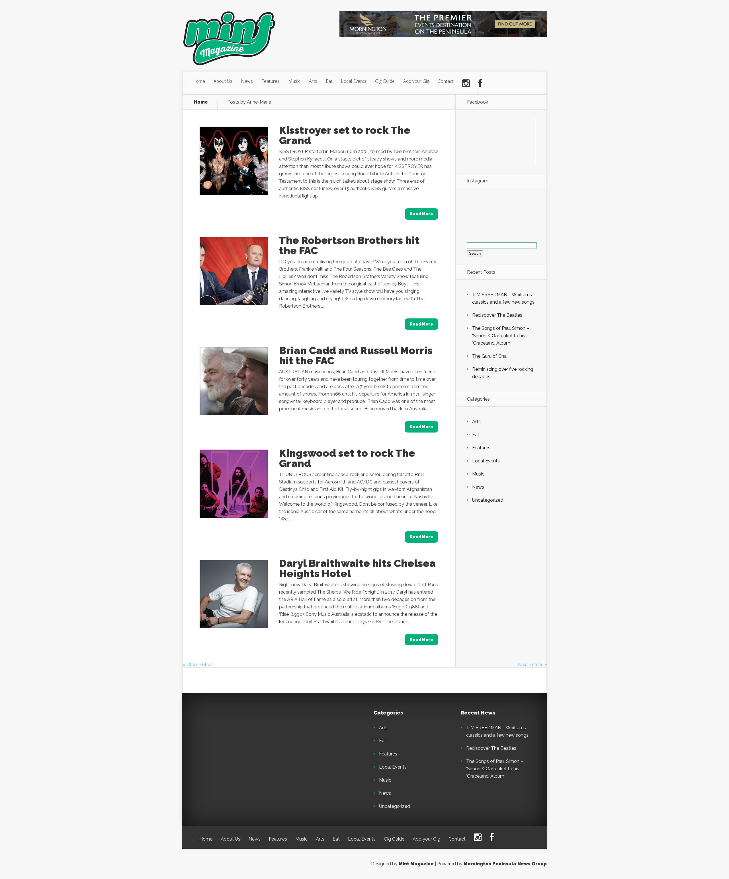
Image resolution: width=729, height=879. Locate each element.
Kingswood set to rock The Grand (347, 458)
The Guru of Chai (489, 356)
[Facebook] (480, 83)
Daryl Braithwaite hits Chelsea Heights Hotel (357, 568)
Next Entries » (532, 664)
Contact (446, 81)
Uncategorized (487, 500)
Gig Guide (385, 81)
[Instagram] (466, 83)
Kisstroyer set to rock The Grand (344, 135)
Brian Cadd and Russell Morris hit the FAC (356, 355)
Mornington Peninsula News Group (505, 863)
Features (270, 81)
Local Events (353, 81)
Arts (313, 81)
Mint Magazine (416, 863)
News (247, 81)
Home (199, 81)
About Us (223, 81)
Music (294, 81)
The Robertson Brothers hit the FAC (349, 245)
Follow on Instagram (504, 216)
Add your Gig (416, 81)
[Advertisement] (239, 745)
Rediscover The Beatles (497, 315)
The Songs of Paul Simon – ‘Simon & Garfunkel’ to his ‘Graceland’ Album (500, 336)
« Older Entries (198, 664)
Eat (329, 81)
